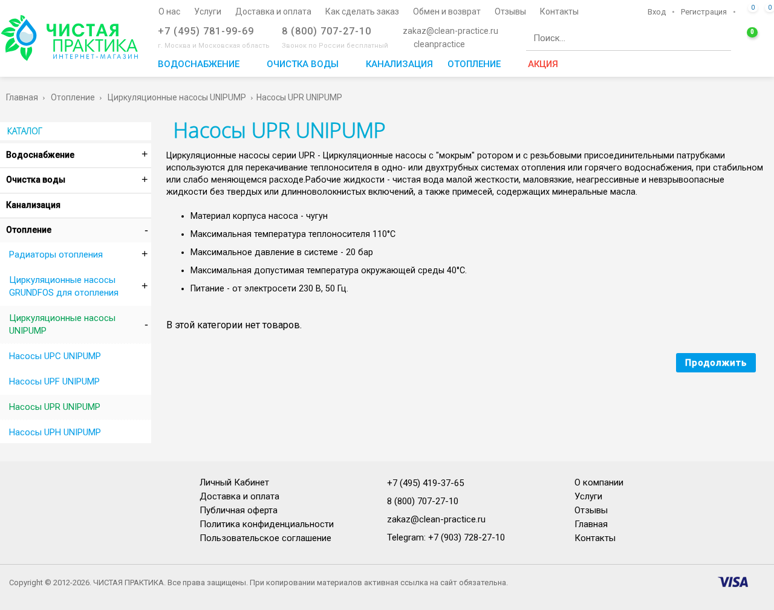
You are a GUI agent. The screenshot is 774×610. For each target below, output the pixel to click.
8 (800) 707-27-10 (422, 501)
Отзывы (591, 510)
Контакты (595, 538)
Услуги (588, 496)
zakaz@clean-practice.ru (436, 519)
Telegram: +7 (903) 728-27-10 (446, 537)
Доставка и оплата (239, 496)
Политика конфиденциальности (267, 524)
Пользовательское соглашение (265, 538)
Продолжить (716, 362)
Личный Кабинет (234, 482)
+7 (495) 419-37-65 (425, 483)
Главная (591, 524)
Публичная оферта (239, 510)
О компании (598, 482)
